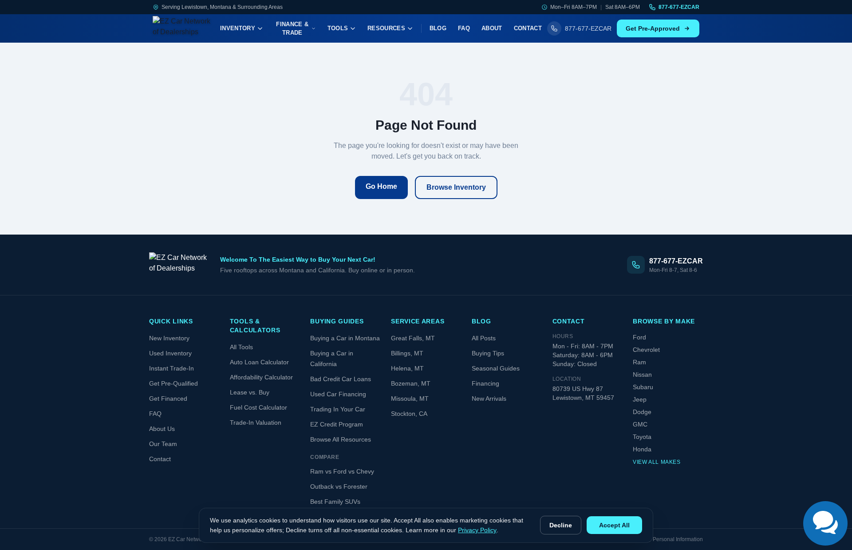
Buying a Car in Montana (345, 338)
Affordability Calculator (261, 377)
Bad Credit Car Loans (340, 379)
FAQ (464, 28)
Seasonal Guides (496, 368)
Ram (639, 362)
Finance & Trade (292, 28)
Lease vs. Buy (249, 392)
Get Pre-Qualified (173, 383)
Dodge (642, 411)
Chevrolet (646, 349)
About (491, 28)
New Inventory (169, 338)
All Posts (484, 338)
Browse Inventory (456, 187)
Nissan (642, 374)
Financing (485, 383)
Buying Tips (488, 353)
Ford (639, 337)
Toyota (642, 436)
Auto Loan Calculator (259, 362)
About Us (162, 428)
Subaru (643, 387)
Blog (438, 28)
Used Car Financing (338, 394)
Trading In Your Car (337, 409)
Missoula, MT (410, 398)
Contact (528, 28)
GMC (640, 424)
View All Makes (656, 462)
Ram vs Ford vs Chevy (342, 471)
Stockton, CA (409, 413)
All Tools (241, 347)
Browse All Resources (340, 439)
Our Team (163, 443)
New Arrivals (489, 398)
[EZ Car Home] (184, 28)
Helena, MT (407, 368)
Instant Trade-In (171, 368)
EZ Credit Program (336, 424)
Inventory (237, 28)
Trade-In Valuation (255, 422)
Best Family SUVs (335, 501)
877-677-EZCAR (679, 7)
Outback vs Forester (338, 486)
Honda (642, 449)
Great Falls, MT (413, 338)
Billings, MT (407, 353)
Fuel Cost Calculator (258, 407)
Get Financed (168, 398)
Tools (337, 28)
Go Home (381, 186)
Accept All (614, 525)
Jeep (640, 399)
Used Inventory (170, 353)
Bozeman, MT (410, 383)
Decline (560, 525)
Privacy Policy (477, 530)
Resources (386, 28)
